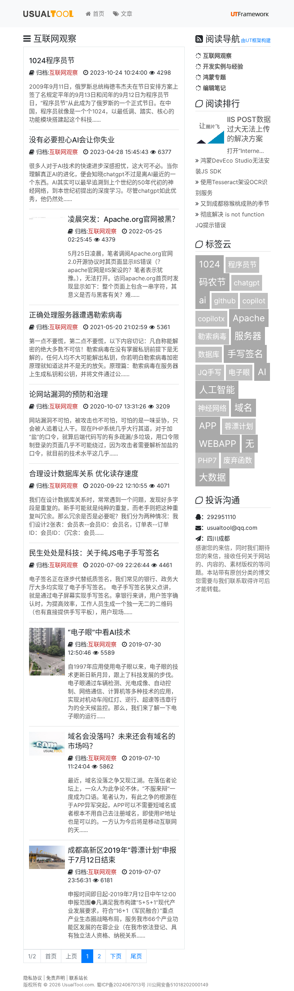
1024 (209, 264)
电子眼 (239, 372)
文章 (125, 13)
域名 (243, 407)
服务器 (247, 336)
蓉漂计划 (238, 426)
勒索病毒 (212, 336)
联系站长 (78, 978)
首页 (97, 13)
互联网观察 (63, 72)
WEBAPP (217, 443)
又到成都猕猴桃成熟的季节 (234, 203)
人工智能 (217, 389)
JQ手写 (210, 372)
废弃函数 (237, 460)
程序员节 (242, 265)
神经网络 (212, 408)
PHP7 (207, 460)
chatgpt (247, 283)
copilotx (211, 318)
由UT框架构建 (256, 40)
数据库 (208, 354)
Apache (249, 318)
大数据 (212, 477)
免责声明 (55, 978)
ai (202, 300)
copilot (253, 300)
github (225, 300)
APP (208, 425)
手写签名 (245, 354)
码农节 (212, 282)
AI (262, 371)
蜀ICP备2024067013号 (121, 984)
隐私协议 (32, 978)
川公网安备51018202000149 (177, 984)
